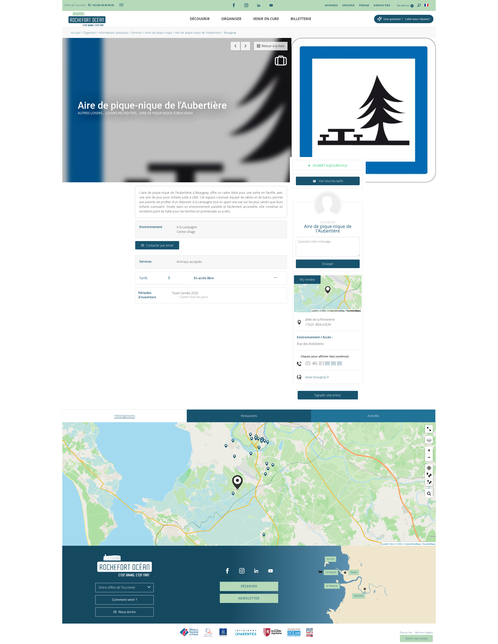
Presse (364, 5)
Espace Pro (382, 5)
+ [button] (429, 450)
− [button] (429, 457)
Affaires (331, 5)
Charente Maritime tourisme (246, 632)
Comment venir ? (124, 599)
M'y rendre (307, 279)
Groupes (348, 5)
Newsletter (249, 598)
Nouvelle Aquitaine (272, 632)
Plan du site (406, 632)
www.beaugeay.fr (317, 377)
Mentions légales (424, 632)
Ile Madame (332, 586)
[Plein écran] (428, 429)
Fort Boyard (331, 572)
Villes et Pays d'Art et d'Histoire (309, 632)
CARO (294, 632)
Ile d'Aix (330, 559)
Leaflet (385, 543)
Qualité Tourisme (208, 632)
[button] (200, 19)
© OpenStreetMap (411, 543)
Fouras (354, 572)
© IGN (398, 543)
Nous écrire (127, 612)
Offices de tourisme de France (189, 632)
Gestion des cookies (416, 638)
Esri (392, 543)
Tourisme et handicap (223, 632)
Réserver (249, 586)
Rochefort (358, 596)
